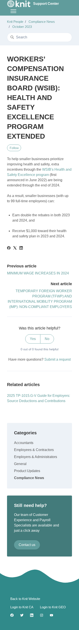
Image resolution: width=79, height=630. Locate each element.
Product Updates (27, 471)
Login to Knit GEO (53, 607)
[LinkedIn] (21, 248)
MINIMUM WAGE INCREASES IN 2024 (38, 273)
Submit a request (57, 359)
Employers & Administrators (35, 457)
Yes (33, 339)
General (20, 464)
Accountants (23, 443)
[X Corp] (15, 248)
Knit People (15, 21)
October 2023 (22, 27)
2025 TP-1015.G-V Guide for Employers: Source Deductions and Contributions (38, 398)
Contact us (27, 545)
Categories (25, 432)
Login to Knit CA (21, 607)
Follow (14, 148)
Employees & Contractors (34, 450)
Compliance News (42, 21)
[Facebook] (9, 248)
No (47, 339)
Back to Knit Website (25, 599)
